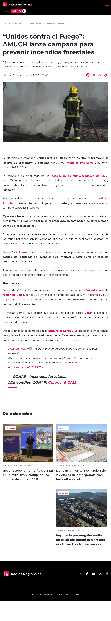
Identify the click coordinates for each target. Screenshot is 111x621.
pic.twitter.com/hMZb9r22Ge (25, 367)
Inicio (5, 24)
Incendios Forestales (57, 24)
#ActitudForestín (18, 348)
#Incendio (72, 362)
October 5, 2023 (62, 382)
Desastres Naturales (34, 24)
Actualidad (16, 24)
